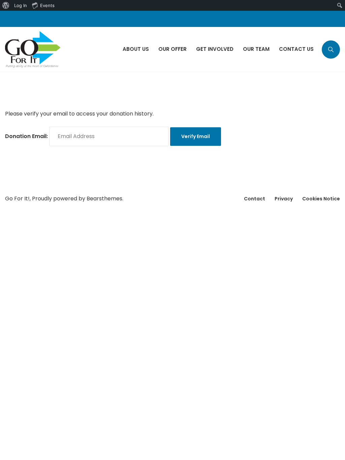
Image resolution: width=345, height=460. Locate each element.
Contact (254, 198)
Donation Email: (26, 136)
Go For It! (17, 198)
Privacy (284, 198)
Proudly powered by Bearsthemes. (77, 198)
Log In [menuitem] (20, 5)
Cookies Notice (321, 198)
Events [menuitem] (47, 5)
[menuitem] (6, 5)
